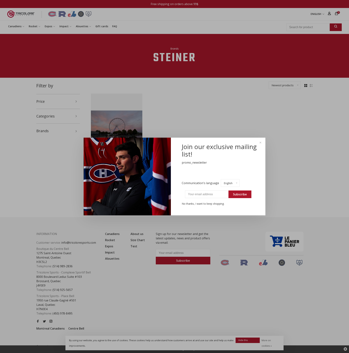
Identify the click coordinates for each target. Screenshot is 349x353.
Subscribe (240, 194)
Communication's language (200, 183)
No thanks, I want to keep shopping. (203, 203)
